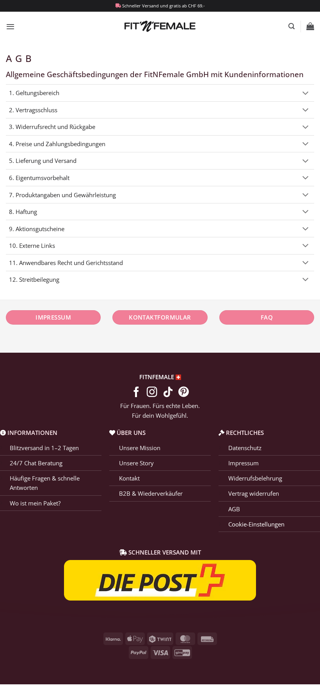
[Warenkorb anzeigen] (310, 26)
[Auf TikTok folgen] (168, 393)
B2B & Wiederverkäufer (151, 493)
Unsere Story (136, 463)
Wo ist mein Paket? (35, 503)
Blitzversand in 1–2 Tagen (44, 448)
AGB (234, 509)
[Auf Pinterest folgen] (183, 393)
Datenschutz (244, 448)
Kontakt (129, 478)
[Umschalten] (305, 94)
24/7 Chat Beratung (36, 463)
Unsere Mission (139, 448)
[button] (10, 26)
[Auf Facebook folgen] (136, 393)
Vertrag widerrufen (253, 493)
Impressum (243, 463)
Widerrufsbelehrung (255, 478)
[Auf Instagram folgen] (152, 393)
